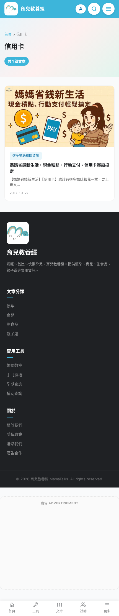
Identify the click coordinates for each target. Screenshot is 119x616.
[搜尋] (94, 9)
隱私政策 (14, 434)
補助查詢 (14, 393)
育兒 (10, 315)
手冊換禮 (14, 374)
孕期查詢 (14, 384)
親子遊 (12, 333)
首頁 (8, 34)
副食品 (12, 324)
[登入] (81, 9)
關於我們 (14, 425)
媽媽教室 (14, 365)
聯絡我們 (14, 443)
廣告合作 (14, 453)
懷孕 (10, 305)
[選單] (108, 9)
